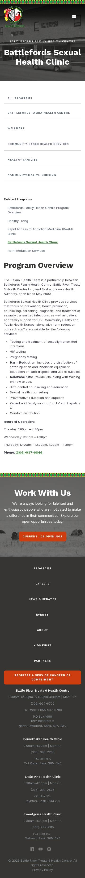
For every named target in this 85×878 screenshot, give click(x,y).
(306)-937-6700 (43, 703)
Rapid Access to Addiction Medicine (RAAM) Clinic (40, 231)
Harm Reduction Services (26, 250)
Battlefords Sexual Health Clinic (33, 242)
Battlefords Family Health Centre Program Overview (38, 210)
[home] (14, 16)
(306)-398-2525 (43, 790)
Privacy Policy (42, 870)
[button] (74, 16)
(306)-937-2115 (42, 827)
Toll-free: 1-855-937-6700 (42, 710)
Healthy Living (18, 221)
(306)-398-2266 (43, 752)
